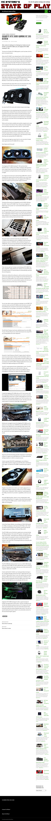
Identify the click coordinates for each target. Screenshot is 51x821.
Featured (5, 616)
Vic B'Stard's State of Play (9, 11)
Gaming (3, 34)
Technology (12, 34)
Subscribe (38, 23)
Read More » (41, 38)
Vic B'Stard (14, 41)
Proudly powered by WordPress (7, 819)
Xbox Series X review (6, 627)
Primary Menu (49, 11)
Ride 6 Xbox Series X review (46, 555)
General (7, 34)
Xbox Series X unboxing (7, 622)
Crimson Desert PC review (46, 397)
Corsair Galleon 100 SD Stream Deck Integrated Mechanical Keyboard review (42, 544)
